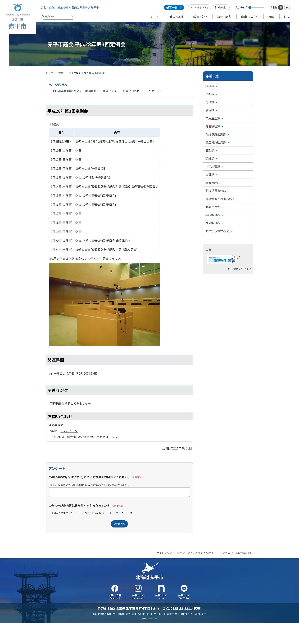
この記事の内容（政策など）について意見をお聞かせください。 (89, 477)
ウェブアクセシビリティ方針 (194, 553)
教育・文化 (200, 16)
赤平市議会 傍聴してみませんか (70, 403)
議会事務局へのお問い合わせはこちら (92, 437)
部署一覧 (171, 7)
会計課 (209, 174)
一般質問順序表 (75, 373)
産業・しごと (249, 16)
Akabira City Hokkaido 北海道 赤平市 (18, 17)
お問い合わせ (131, 91)
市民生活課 (212, 118)
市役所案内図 (243, 553)
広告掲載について (238, 269)
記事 (60, 73)
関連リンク (110, 91)
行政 (271, 16)
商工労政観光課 (215, 142)
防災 (287, 16)
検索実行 (72, 19)
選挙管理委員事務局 (218, 199)
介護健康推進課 (215, 134)
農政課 (209, 150)
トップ (49, 73)
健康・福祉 (176, 16)
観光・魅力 (224, 16)
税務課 (209, 110)
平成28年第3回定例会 (65, 91)
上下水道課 (212, 166)
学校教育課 (212, 215)
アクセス (225, 553)
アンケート (153, 91)
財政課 (209, 102)
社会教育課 (212, 223)
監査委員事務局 (215, 190)
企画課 (209, 94)
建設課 (209, 158)
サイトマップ (164, 553)
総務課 (209, 86)
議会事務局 (212, 182)
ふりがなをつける (199, 7)
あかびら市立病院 (217, 231)
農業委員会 (212, 207)
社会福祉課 (212, 126)
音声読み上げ (221, 7)
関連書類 (90, 91)
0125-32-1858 (69, 431)
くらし (155, 16)
